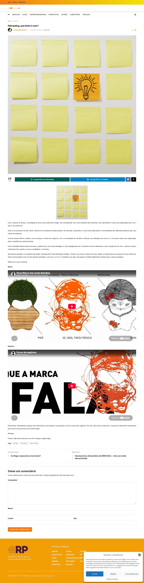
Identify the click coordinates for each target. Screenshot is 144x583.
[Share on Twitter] (133, 179)
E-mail (11, 518)
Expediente (22, 2)
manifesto (56, 257)
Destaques (70, 554)
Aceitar (94, 574)
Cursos (68, 551)
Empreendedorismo (38, 14)
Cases (24, 14)
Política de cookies (112, 579)
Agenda (55, 551)
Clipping (55, 561)
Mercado (16, 14)
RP (9, 14)
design (15, 443)
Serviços (86, 14)
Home (10, 21)
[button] (139, 555)
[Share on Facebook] (128, 179)
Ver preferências (132, 574)
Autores (14, 2)
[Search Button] (135, 14)
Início (9, 2)
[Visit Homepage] (14, 8)
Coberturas (75, 14)
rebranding (34, 443)
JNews (15, 576)
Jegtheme (52, 576)
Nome (11, 508)
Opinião (64, 14)
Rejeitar (113, 574)
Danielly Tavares (21, 30)
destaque (23, 443)
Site (75, 518)
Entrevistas (54, 14)
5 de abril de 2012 (36, 30)
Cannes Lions (57, 554)
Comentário (13, 480)
